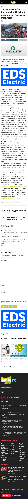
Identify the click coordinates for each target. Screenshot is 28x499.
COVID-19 (12, 443)
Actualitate (7, 6)
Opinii (11, 455)
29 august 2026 (6, 417)
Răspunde (4, 245)
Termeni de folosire (5, 489)
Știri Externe (22, 452)
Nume (3, 279)
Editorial (12, 447)
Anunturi (3, 455)
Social (20, 448)
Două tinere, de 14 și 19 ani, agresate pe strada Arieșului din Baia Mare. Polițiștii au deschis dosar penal (13, 414)
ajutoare (7, 202)
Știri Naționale (22, 454)
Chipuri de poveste (3, 460)
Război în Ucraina (21, 444)
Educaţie (12, 449)
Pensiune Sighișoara (5, 492)
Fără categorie (14, 451)
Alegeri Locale (4, 450)
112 (2, 443)
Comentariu (4, 260)
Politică (12, 457)
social (17, 202)
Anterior (4, 366)
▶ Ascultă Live (6, 495)
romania (12, 202)
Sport (20, 450)
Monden (12, 453)
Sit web (3, 292)
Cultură (12, 445)
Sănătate (21, 446)
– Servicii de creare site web (12, 397)
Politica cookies (4, 491)
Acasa (2, 6)
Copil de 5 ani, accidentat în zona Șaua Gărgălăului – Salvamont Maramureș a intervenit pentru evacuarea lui (14, 407)
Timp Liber (22, 458)
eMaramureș (8, 20)
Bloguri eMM (4, 457)
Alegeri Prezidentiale (4, 453)
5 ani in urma (8, 230)
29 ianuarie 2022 (17, 20)
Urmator (11, 366)
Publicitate (13, 459)
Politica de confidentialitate (8, 299)
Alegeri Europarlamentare (5, 448)
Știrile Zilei (22, 456)
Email (3, 285)
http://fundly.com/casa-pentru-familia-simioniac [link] (13, 186)
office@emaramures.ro (6, 387)
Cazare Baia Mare (14, 491)
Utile (20, 460)
